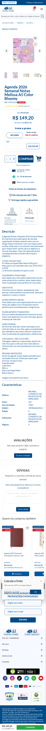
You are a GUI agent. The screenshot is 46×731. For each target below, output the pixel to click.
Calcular (33, 146)
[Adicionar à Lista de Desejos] (35, 38)
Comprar (26, 159)
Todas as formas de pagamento (22, 189)
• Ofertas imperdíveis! (34, 2)
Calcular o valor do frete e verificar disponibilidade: (23, 588)
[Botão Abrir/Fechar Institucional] (41, 638)
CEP (7, 142)
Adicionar (37, 159)
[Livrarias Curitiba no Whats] (33, 678)
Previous (6, 51)
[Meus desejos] (27, 528)
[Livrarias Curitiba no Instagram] (12, 678)
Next (40, 51)
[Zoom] (23, 50)
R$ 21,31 (28, 122)
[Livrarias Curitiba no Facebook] (5, 678)
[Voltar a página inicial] (8, 9)
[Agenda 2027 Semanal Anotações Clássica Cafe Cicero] (16, 538)
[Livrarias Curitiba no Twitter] (26, 678)
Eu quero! (23, 619)
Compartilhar (35, 44)
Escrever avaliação (23, 456)
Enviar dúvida (23, 509)
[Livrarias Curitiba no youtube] (41, 678)
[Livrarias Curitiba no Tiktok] (19, 678)
